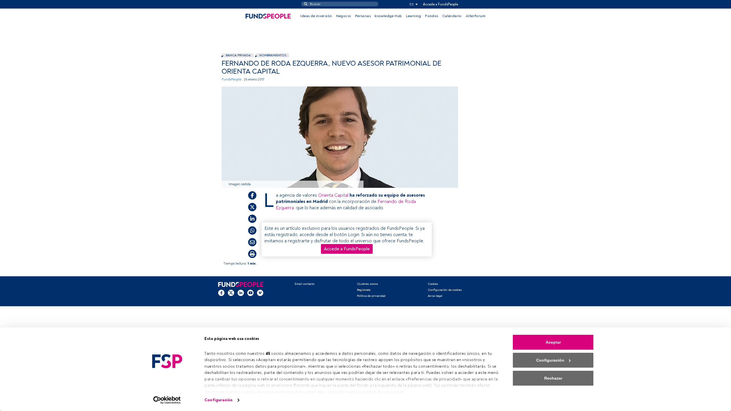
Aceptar (553, 342)
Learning (413, 16)
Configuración (218, 400)
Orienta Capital (333, 195)
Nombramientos (272, 55)
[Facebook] (221, 293)
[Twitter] (231, 293)
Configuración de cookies (445, 290)
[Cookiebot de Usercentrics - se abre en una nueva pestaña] (167, 400)
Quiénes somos (367, 284)
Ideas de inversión (316, 16)
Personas (363, 16)
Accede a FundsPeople (440, 4)
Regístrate (363, 290)
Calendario (452, 16)
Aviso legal (435, 296)
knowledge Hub (388, 16)
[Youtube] (250, 293)
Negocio (343, 16)
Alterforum (475, 16)
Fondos (431, 16)
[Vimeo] (260, 293)
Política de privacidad (371, 296)
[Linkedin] (241, 293)
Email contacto (304, 284)
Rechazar (553, 378)
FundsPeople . (232, 79)
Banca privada (238, 55)
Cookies (433, 284)
